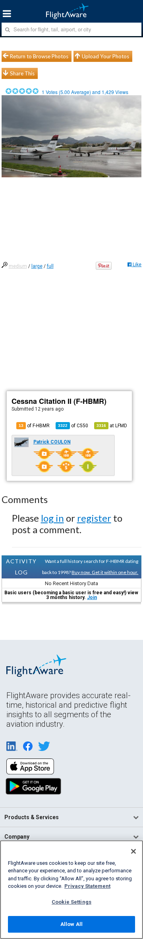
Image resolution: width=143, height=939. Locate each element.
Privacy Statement (87, 886)
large (37, 266)
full (50, 266)
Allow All (71, 924)
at (112, 425)
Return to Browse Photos (39, 56)
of (73, 425)
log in (52, 518)
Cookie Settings (71, 902)
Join (92, 597)
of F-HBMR (34, 425)
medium (18, 266)
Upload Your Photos (105, 56)
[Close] (133, 851)
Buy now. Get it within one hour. (105, 572)
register (94, 518)
